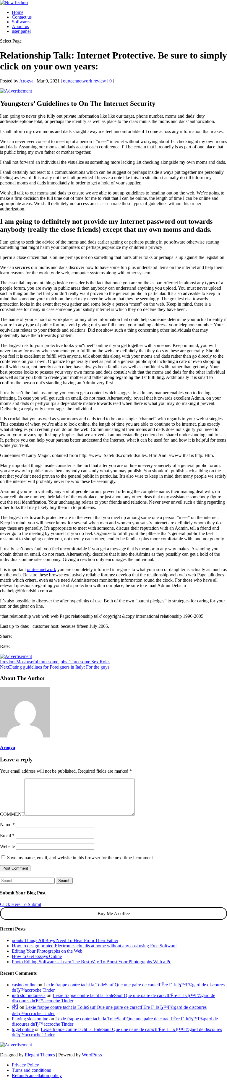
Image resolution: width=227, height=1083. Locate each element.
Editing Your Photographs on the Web (47, 951)
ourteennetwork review (84, 80)
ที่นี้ (15, 1007)
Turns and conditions (31, 1070)
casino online (24, 984)
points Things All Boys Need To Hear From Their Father (65, 940)
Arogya (26, 80)
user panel (21, 31)
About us (20, 26)
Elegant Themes (40, 1054)
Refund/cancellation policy (37, 1075)
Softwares (21, 21)
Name (7, 824)
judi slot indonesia (29, 995)
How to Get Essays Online (37, 956)
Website (7, 846)
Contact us (22, 17)
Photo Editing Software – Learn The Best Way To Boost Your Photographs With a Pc (91, 961)
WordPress (92, 1054)
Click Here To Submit (20, 904)
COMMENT (12, 814)
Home (17, 12)
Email (7, 835)
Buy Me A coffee (114, 913)
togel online (23, 1029)
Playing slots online (30, 1018)
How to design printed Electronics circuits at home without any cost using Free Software (94, 945)
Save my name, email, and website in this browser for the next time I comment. (80, 857)
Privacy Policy (25, 1064)
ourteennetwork (41, 569)
